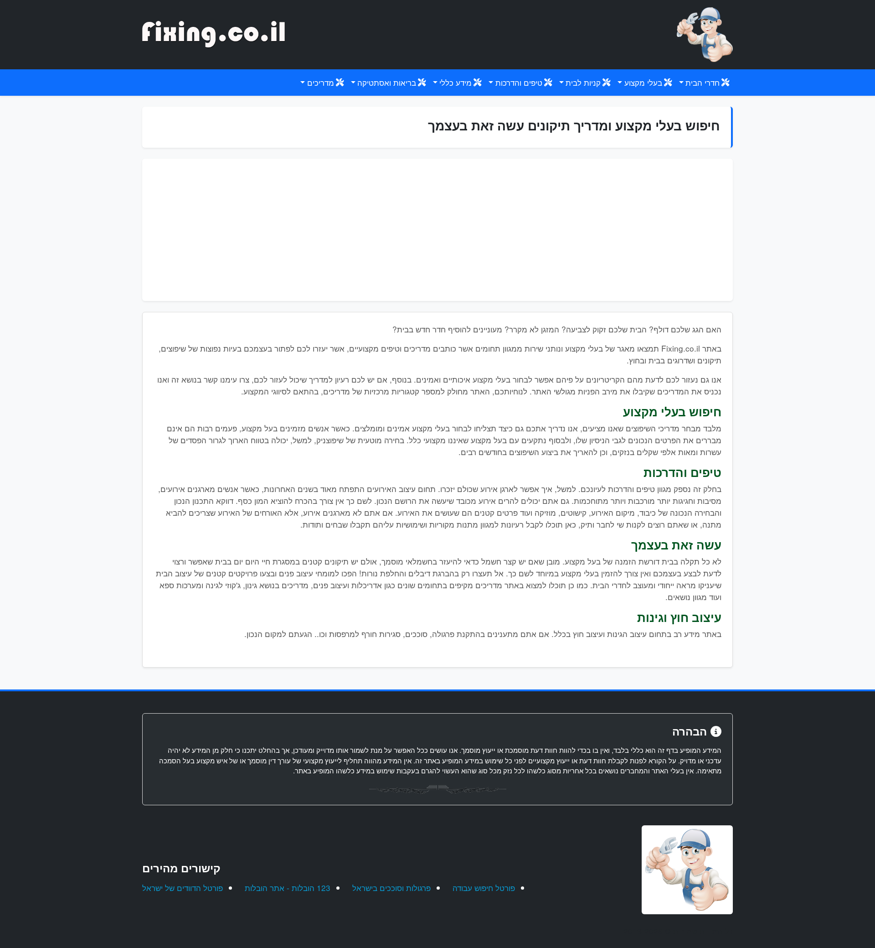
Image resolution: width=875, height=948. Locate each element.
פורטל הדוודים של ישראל (182, 887)
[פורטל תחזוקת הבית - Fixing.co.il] (705, 33)
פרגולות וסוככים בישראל (391, 887)
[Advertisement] (437, 230)
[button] (704, 82)
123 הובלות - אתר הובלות (287, 887)
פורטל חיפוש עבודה (484, 887)
